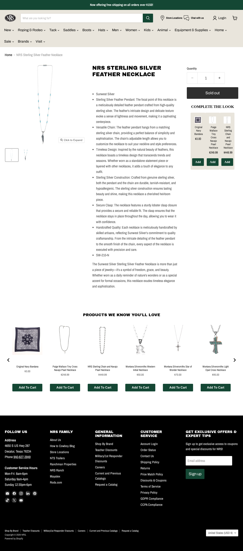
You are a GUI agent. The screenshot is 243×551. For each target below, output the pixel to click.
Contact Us (147, 456)
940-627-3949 (22, 456)
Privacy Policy (148, 492)
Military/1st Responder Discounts (59, 530)
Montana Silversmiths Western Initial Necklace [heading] (140, 368)
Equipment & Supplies (192, 30)
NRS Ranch (57, 470)
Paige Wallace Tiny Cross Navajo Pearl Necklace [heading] (213, 137)
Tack (53, 30)
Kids (147, 30)
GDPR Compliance (151, 498)
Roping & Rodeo (30, 30)
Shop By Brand (104, 444)
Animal (163, 30)
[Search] (148, 18)
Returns (145, 468)
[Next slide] (234, 360)
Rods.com (56, 482)
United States (220, 533)
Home (220, 30)
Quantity (192, 68)
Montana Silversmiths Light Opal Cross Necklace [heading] (216, 368)
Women (131, 30)
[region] (212, 144)
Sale (8, 41)
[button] (220, 18)
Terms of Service (150, 486)
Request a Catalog (106, 484)
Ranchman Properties (63, 464)
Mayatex (55, 476)
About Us (55, 440)
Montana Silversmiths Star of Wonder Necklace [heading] (178, 368)
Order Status (148, 450)
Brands (24, 41)
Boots (87, 30)
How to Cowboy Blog (62, 446)
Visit (39, 41)
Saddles (69, 30)
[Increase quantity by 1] (219, 78)
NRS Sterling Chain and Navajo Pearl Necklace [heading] (228, 137)
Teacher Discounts (106, 450)
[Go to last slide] (8, 360)
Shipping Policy (149, 462)
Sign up (195, 474)
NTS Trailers (57, 458)
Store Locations (59, 452)
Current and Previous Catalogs (103, 530)
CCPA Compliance (151, 505)
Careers (100, 467)
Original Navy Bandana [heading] (198, 130)
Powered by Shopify (14, 538)
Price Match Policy (151, 474)
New (8, 30)
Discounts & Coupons (153, 480)
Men (115, 30)
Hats (102, 30)
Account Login (149, 444)
